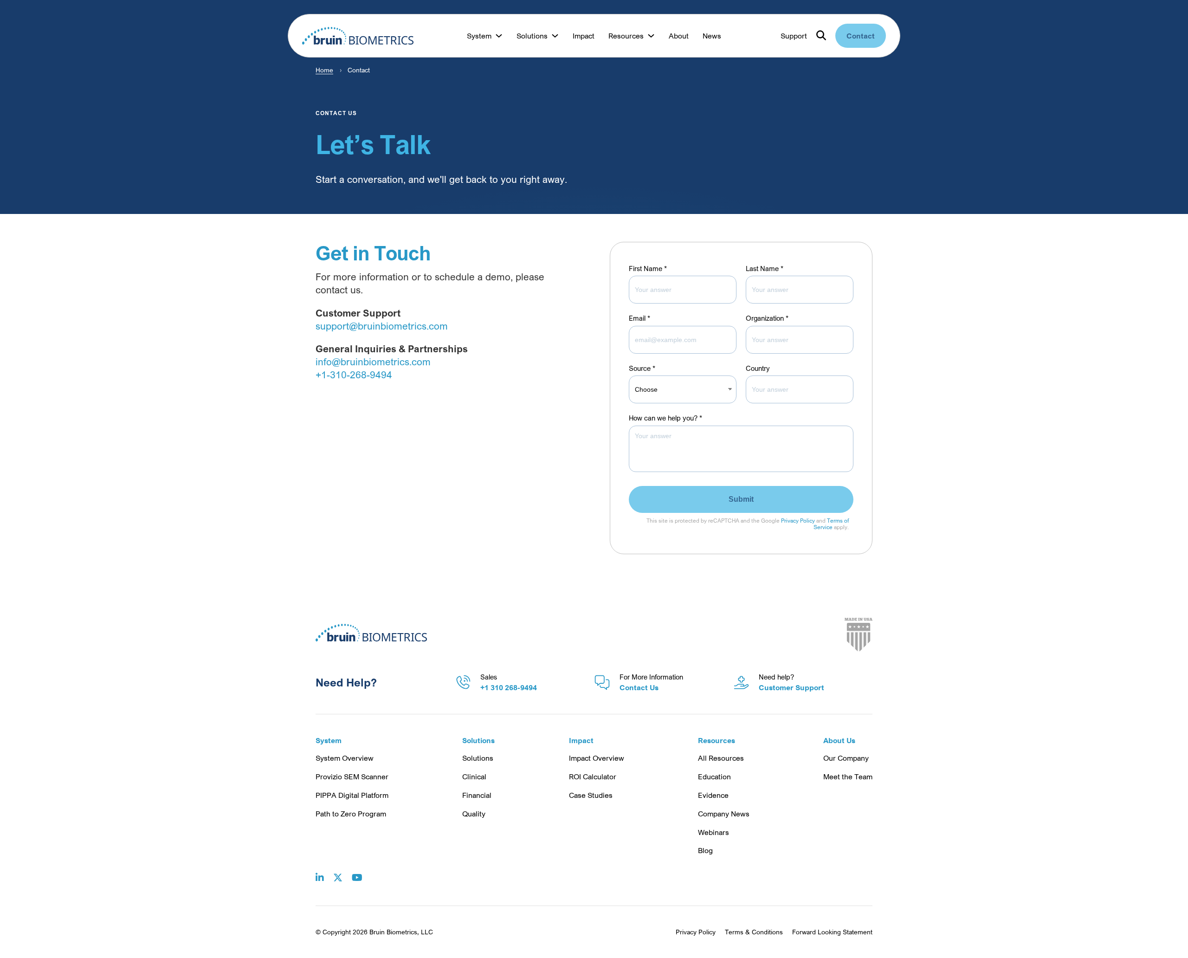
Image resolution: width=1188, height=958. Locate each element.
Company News (723, 813)
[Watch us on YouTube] (357, 871)
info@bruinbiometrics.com (373, 362)
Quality (473, 813)
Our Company (846, 758)
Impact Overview (596, 758)
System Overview (345, 758)
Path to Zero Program (351, 813)
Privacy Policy (798, 520)
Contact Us (639, 687)
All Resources (721, 758)
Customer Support (791, 687)
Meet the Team (847, 776)
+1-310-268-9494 (354, 375)
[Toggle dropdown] (499, 35)
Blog (705, 850)
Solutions (477, 758)
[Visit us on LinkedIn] (320, 871)
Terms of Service (831, 524)
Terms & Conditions (754, 932)
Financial (476, 795)
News (712, 35)
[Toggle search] (821, 35)
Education (714, 776)
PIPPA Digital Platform (352, 795)
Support (794, 35)
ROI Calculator (592, 776)
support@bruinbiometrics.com (382, 326)
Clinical (474, 776)
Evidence (713, 795)
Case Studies (591, 795)
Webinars (713, 832)
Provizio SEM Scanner (352, 776)
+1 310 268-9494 (508, 687)
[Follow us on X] (337, 871)
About (679, 35)
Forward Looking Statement (832, 932)
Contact (860, 35)
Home (324, 70)
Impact (583, 35)
